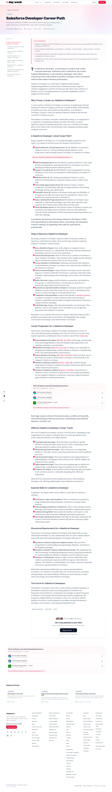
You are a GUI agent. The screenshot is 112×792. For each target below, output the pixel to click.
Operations (35, 729)
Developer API (99, 742)
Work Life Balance (88, 721)
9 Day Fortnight (70, 777)
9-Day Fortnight (53, 721)
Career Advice (87, 726)
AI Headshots (99, 718)
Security (34, 743)
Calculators (99, 729)
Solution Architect (83, 295)
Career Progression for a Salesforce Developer (13, 56)
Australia (68, 737)
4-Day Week (52, 715)
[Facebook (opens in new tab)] (22, 732)
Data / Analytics (36, 737)
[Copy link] (4, 400)
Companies (48, 2)
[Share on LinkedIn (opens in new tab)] (4, 396)
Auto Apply (65, 2)
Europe (68, 718)
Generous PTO (53, 737)
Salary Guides (87, 724)
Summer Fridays (53, 732)
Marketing (34, 721)
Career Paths (86, 745)
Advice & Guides (87, 737)
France (68, 746)
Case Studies (86, 740)
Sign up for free (67, 630)
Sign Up (102, 2)
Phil (16, 29)
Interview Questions (88, 729)
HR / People (35, 735)
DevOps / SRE (35, 740)
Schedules (86, 748)
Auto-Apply (99, 715)
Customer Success (37, 726)
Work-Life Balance (53, 718)
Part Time (51, 740)
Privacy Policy (78, 785)
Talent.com (84, 336)
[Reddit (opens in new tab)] (7, 735)
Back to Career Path (13, 10)
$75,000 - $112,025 (63, 340)
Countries (98, 734)
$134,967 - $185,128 (64, 363)
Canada (68, 726)
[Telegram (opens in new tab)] (25, 732)
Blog (84, 715)
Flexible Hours (52, 729)
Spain (67, 743)
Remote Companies (71, 755)
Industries (85, 742)
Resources (74, 2)
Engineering (35, 715)
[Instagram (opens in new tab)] (14, 732)
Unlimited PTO (69, 771)
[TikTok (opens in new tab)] (18, 732)
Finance (34, 732)
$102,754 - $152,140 (58, 348)
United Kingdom (70, 724)
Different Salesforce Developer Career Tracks (15, 61)
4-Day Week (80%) (54, 726)
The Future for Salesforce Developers (13, 74)
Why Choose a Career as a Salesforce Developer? (14, 42)
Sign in (94, 2)
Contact (98, 740)
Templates (86, 751)
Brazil (67, 740)
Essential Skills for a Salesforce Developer (15, 65)
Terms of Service (87, 785)
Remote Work (86, 718)
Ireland (68, 732)
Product (34, 718)
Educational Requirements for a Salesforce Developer (15, 70)
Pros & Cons (56, 2)
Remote (68, 715)
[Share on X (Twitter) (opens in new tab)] (4, 391)
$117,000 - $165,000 (64, 355)
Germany (68, 735)
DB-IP (14, 786)
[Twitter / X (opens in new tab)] (7, 732)
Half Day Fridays (53, 724)
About (97, 737)
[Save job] (102, 392)
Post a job (98, 749)
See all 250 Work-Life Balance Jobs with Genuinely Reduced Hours (50, 407)
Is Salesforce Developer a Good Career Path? (15, 47)
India (67, 729)
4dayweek (10, 713)
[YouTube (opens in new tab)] (11, 735)
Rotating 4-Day (53, 735)
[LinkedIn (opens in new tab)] (11, 732)
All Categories (35, 746)
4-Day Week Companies (72, 752)
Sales (33, 724)
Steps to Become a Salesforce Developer (15, 52)
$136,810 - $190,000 (65, 370)
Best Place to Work (71, 774)
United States (69, 721)
